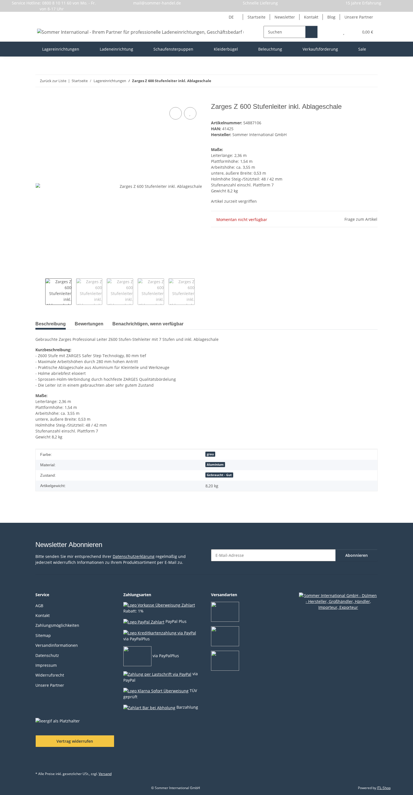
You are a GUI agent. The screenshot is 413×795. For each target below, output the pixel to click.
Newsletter (284, 17)
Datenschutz (47, 655)
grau (210, 454)
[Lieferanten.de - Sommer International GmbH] (338, 600)
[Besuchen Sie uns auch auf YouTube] (55, 761)
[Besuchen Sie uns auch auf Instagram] (69, 761)
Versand (105, 773)
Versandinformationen (56, 645)
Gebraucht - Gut (219, 475)
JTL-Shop (384, 787)
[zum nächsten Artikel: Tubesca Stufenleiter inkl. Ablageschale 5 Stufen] (372, 81)
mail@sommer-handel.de (157, 3)
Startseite (257, 17)
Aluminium (215, 465)
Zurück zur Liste (53, 80)
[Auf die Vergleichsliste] (175, 113)
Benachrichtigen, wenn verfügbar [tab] (147, 323)
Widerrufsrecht (49, 675)
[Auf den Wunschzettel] (190, 113)
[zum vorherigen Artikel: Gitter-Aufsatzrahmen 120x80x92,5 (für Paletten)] (359, 81)
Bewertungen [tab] (89, 323)
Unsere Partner (358, 17)
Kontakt (311, 17)
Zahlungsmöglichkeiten (57, 625)
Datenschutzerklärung (134, 556)
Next (200, 291)
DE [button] (231, 17)
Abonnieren (356, 555)
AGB (39, 605)
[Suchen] (311, 32)
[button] (332, 32)
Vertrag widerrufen (74, 741)
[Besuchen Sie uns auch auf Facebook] (41, 761)
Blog (331, 17)
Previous (40, 291)
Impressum (46, 665)
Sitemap (43, 635)
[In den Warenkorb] (39, 99)
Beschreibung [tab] (50, 323)
